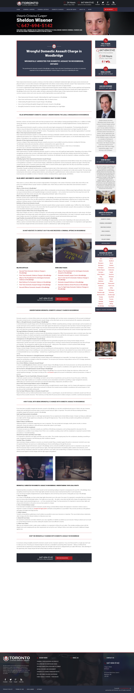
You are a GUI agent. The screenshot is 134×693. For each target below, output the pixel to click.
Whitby (111, 303)
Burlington (100, 265)
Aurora (111, 258)
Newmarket (111, 283)
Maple (111, 279)
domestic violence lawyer (53, 70)
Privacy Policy (7, 689)
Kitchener (111, 276)
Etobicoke (111, 270)
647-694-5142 (36, 25)
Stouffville (111, 297)
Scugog (101, 297)
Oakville (101, 288)
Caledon (111, 265)
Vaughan (111, 301)
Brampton (100, 263)
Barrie (100, 261)
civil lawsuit (51, 372)
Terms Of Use (20, 689)
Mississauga (101, 283)
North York (111, 285)
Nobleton (100, 285)
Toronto (111, 299)
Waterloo (100, 303)
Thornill (101, 299)
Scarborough (111, 294)
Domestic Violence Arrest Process (73, 285)
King (101, 276)
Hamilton (111, 274)
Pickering (111, 292)
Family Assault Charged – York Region (47, 676)
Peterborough (100, 292)
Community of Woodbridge (106, 358)
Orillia (111, 288)
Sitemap (39, 689)
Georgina (100, 272)
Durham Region (101, 270)
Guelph (111, 272)
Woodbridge (101, 306)
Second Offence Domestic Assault (34, 287)
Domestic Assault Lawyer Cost (72, 275)
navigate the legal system (40, 508)
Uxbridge (101, 301)
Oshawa (101, 290)
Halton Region (101, 274)
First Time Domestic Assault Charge (35, 285)
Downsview (111, 267)
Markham (100, 281)
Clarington (101, 267)
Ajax (101, 258)
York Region (111, 306)
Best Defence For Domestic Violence (35, 282)
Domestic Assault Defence (71, 282)
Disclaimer (30, 689)
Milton (111, 281)
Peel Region (111, 290)
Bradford (111, 261)
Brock (111, 263)
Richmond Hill (100, 294)
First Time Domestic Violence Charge (35, 275)
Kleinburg (100, 279)
